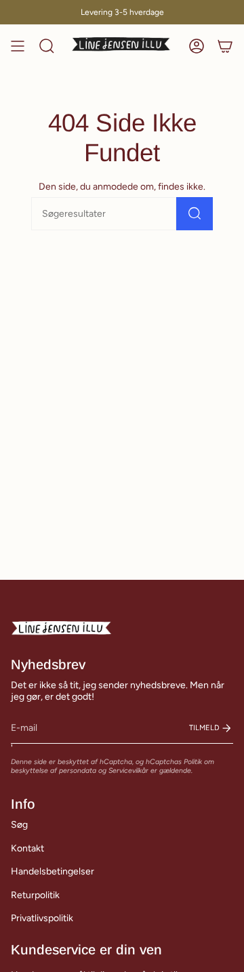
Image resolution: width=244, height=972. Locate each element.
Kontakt (27, 848)
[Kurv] (225, 46)
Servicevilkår (128, 770)
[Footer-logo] (62, 628)
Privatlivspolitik (42, 918)
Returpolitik (35, 895)
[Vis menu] (17, 46)
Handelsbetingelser (52, 871)
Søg (19, 824)
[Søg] (194, 213)
